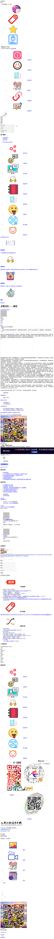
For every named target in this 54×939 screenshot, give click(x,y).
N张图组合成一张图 (8, 484)
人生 (10, 614)
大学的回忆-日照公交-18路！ (10, 490)
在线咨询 (3, 937)
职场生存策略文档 (7, 478)
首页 (2, 237)
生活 (27, 614)
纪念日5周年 (13, 630)
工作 (29, 614)
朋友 (20, 614)
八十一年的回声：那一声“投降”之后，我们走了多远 (15, 473)
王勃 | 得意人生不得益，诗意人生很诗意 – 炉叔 (14, 635)
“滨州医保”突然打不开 (8, 476)
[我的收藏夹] (13, 33)
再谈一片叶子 (4, 400)
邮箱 (2, 565)
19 (3, 467)
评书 (51, 614)
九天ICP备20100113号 (6, 829)
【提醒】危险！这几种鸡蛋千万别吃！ (31, 596)
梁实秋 (7, 614)
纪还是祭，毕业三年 (8, 486)
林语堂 (12, 614)
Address (2, 570)
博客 (2, 614)
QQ (31, 614)
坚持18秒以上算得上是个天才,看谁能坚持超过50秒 (39, 599)
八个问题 (11, 641)
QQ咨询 (2, 934)
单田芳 (4, 614)
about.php (5, 139)
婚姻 (43, 614)
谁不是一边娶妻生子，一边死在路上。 (12, 593)
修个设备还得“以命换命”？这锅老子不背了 (10, 412)
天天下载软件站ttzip (8, 519)
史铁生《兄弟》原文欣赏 (22, 590)
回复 (4, 522)
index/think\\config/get (8, 142)
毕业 (33, 614)
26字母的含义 (4, 406)
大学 (22, 614)
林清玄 (15, 614)
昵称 (2, 563)
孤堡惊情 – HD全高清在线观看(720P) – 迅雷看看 (15, 487)
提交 (2, 572)
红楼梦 (35, 614)
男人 (41, 614)
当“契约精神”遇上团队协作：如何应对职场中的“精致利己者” (17, 479)
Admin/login (5, 137)
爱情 (38, 614)
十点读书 (46, 614)
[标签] (13, 23)
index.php (5, 138)
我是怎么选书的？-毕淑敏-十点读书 (11, 638)
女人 (25, 614)
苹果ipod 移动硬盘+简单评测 (10, 491)
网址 (2, 567)
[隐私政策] (13, 44)
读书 (18, 614)
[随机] (16, 13)
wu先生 (5, 535)
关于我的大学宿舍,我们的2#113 (11, 489)
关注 (2, 320)
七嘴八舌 (5, 237)
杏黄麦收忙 (3, 395)
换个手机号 (5, 632)
